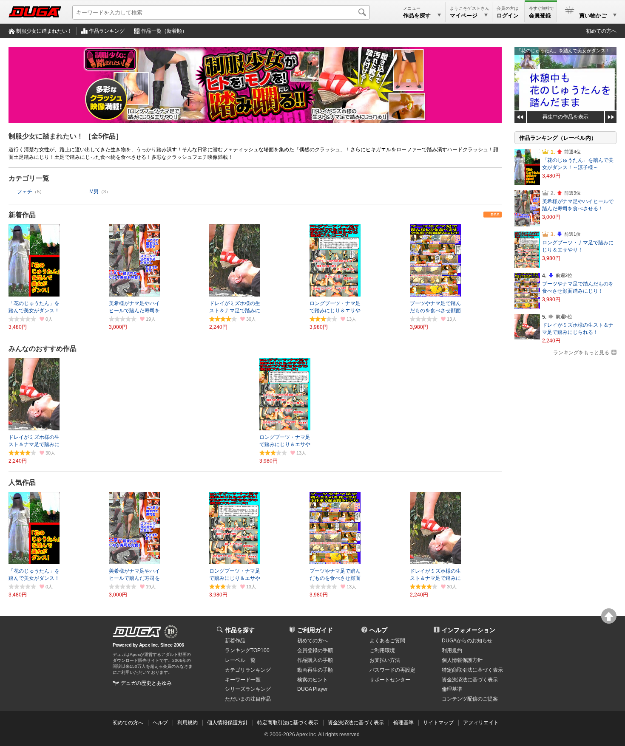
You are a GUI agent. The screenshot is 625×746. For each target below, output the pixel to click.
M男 (94, 192)
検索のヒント (312, 680)
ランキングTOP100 (247, 650)
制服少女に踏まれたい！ (44, 31)
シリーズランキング (248, 689)
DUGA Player (312, 689)
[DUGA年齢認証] (137, 632)
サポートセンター (389, 680)
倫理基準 (452, 689)
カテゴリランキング (248, 670)
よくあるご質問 (387, 641)
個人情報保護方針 (462, 660)
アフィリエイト (481, 723)
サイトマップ (438, 723)
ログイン (508, 15)
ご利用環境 (382, 650)
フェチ (24, 192)
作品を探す (240, 630)
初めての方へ (601, 31)
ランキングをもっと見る (581, 353)
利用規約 (452, 650)
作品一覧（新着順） (164, 31)
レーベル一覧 (240, 660)
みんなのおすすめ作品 (43, 348)
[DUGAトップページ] (35, 11)
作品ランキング (107, 31)
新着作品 (22, 214)
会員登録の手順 (315, 650)
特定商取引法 (472, 670)
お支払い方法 (384, 660)
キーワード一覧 (243, 680)
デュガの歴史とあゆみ (146, 683)
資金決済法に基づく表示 (356, 723)
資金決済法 (470, 680)
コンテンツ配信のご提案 (470, 699)
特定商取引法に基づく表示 (287, 723)
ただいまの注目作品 (248, 699)
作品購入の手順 (315, 660)
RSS (495, 214)
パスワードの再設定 (392, 670)
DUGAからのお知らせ (467, 641)
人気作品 (22, 482)
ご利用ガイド (315, 630)
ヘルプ (378, 630)
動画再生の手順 (315, 670)
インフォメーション (468, 630)
